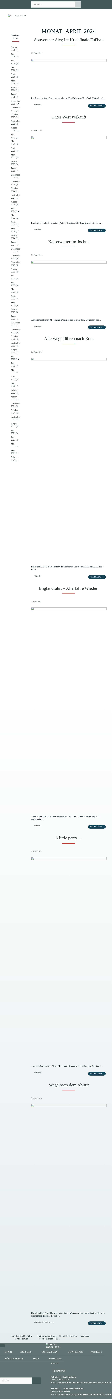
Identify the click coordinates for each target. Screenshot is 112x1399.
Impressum (84, 1336)
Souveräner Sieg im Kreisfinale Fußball (69, 39)
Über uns (26, 1352)
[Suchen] (78, 4)
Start (8, 1352)
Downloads (75, 1352)
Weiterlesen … (97, 106)
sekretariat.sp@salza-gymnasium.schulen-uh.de (84, 1383)
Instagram (59, 1371)
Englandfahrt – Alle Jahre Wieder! (69, 588)
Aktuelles (37, 105)
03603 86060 (64, 1380)
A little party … (69, 837)
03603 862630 (64, 1392)
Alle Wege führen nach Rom (69, 338)
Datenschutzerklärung (47, 1336)
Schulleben (50, 1352)
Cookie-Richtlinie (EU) (49, 1339)
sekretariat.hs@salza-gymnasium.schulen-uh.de (85, 1394)
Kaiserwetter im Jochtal (69, 241)
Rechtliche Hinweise (68, 1336)
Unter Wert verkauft (68, 117)
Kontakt (96, 1352)
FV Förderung (47, 1322)
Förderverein (14, 1358)
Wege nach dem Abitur (69, 1084)
